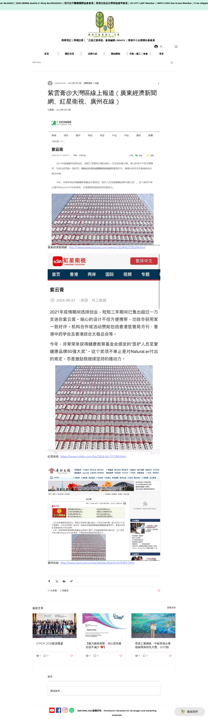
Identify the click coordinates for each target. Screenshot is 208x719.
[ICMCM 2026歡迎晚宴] (55, 625)
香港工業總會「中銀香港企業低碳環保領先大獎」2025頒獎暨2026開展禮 (153, 645)
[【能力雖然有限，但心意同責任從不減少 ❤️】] (104, 625)
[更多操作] (158, 83)
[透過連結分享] (71, 581)
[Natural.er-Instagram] (65, 710)
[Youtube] (52, 710)
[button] (176, 46)
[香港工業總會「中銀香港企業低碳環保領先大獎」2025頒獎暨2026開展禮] (153, 625)
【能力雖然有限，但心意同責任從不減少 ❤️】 (103, 645)
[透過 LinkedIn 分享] (64, 581)
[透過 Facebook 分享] (49, 581)
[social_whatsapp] (71, 710)
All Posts (36, 62)
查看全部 (171, 607)
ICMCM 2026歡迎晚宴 (49, 643)
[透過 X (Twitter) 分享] (56, 581)
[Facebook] (58, 710)
